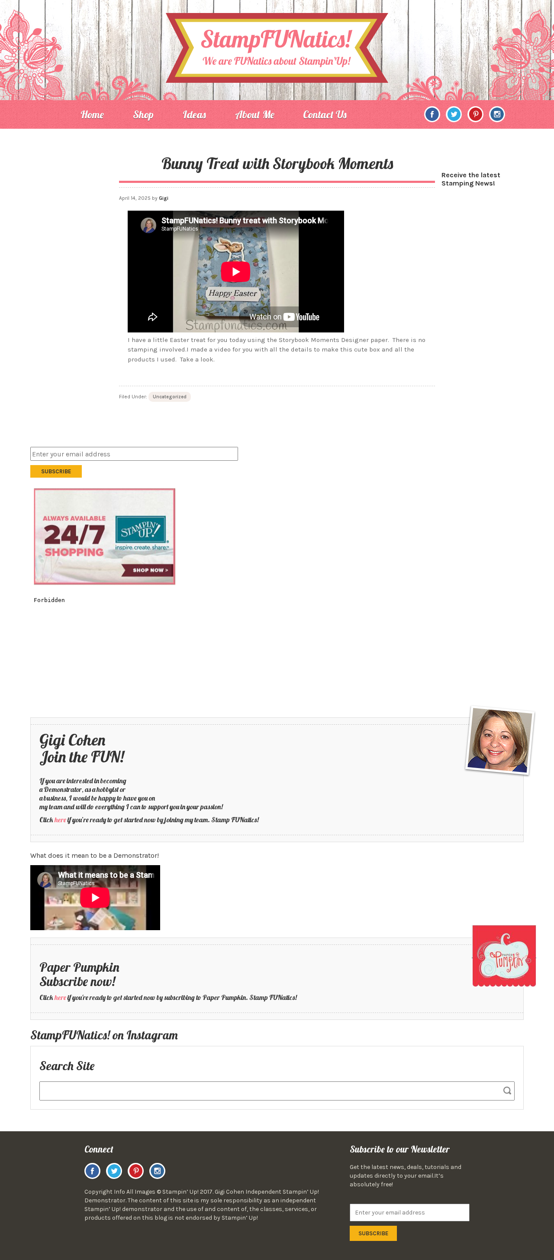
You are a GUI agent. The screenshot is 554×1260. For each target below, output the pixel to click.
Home (92, 114)
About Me (254, 114)
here (60, 819)
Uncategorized (170, 397)
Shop (143, 114)
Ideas (194, 114)
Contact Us (325, 114)
